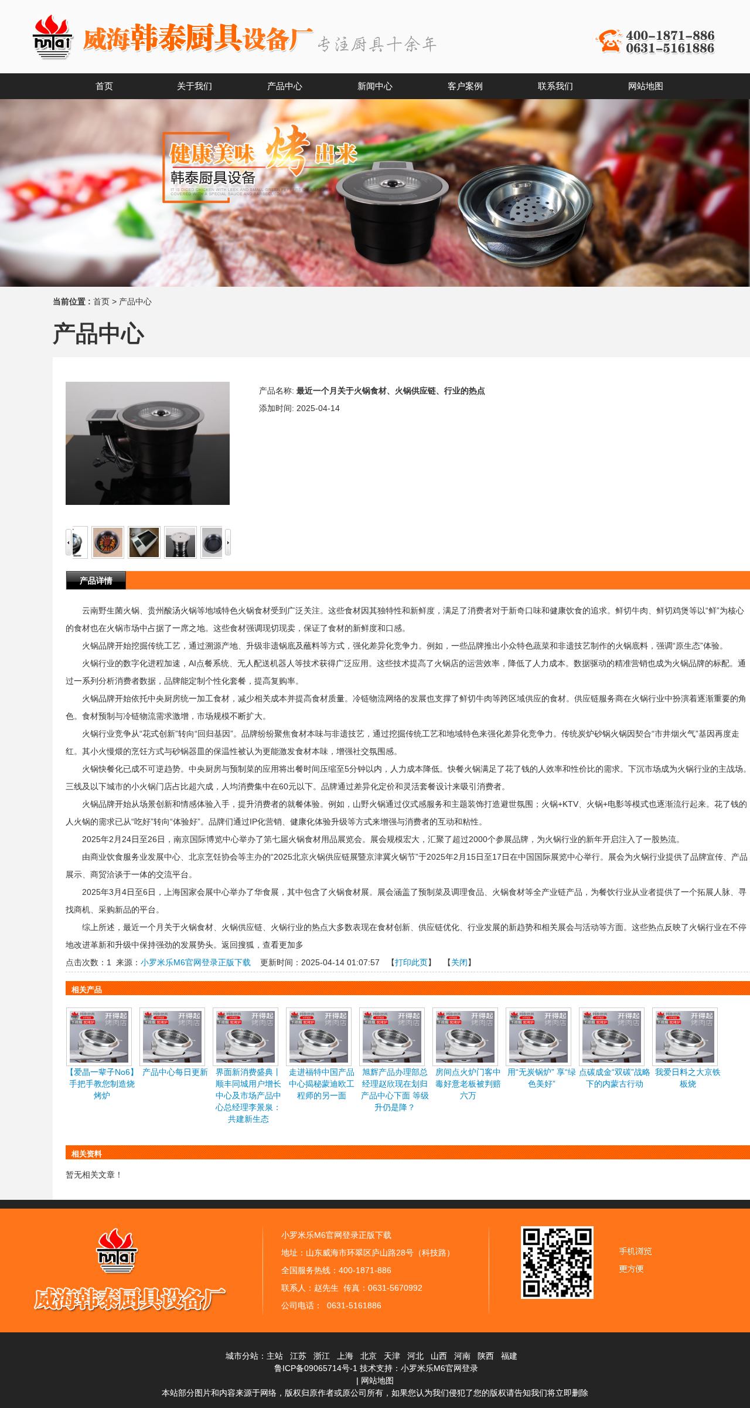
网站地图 (377, 1380)
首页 (101, 301)
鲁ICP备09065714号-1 (315, 1368)
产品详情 (96, 580)
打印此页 (411, 962)
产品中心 (135, 301)
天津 (392, 1355)
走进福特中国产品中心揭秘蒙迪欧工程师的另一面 (321, 1083)
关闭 (459, 962)
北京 (368, 1355)
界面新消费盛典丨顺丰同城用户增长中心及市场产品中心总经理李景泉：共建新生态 (248, 1095)
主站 (275, 1355)
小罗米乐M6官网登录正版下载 (196, 962)
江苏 (298, 1355)
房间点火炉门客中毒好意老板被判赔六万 (468, 1083)
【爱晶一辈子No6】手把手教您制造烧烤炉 (102, 1083)
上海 (345, 1355)
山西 (439, 1355)
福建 (509, 1355)
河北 (415, 1355)
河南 (462, 1355)
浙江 (321, 1355)
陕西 (486, 1355)
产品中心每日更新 (175, 1072)
